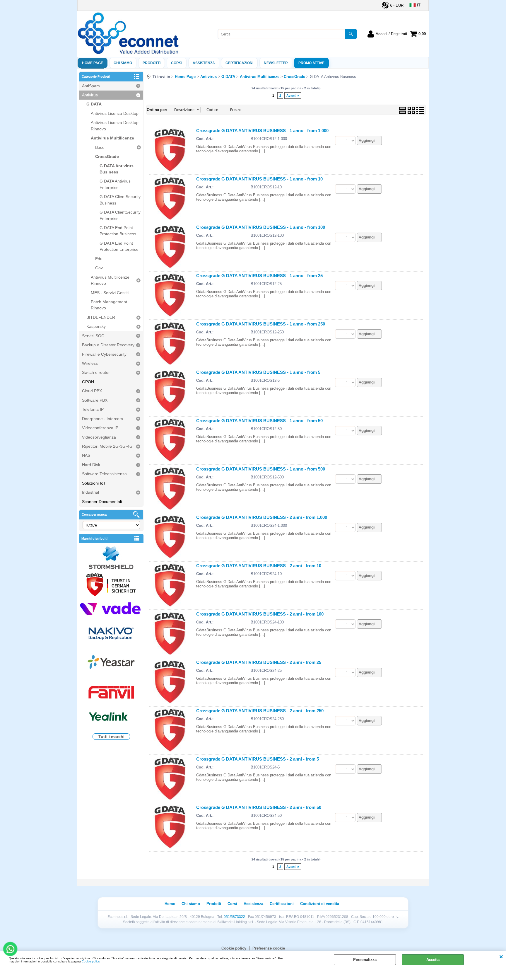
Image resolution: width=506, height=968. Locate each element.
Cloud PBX (92, 390)
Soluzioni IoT (94, 483)
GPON (88, 381)
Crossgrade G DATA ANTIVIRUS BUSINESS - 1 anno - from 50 (259, 420)
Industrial (90, 492)
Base (100, 147)
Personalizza (365, 959)
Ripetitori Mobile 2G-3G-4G (107, 446)
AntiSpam (91, 85)
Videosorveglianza (99, 437)
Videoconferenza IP (100, 427)
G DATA (94, 104)
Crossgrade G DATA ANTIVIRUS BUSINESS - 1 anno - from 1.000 (262, 130)
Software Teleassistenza (104, 473)
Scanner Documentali (102, 501)
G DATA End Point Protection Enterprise (119, 246)
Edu (98, 258)
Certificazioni (239, 63)
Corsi (176, 63)
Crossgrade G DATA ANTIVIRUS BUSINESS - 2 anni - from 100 (260, 613)
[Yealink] (111, 717)
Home (170, 903)
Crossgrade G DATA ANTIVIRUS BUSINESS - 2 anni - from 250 (260, 710)
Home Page (92, 63)
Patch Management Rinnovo (109, 304)
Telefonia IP (93, 409)
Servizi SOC (93, 335)
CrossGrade (107, 156)
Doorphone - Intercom (102, 418)
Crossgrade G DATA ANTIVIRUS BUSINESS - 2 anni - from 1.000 (261, 517)
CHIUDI (501, 957)
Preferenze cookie (268, 948)
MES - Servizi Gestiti (110, 292)
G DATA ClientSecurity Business (120, 199)
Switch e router (96, 372)
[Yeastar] (111, 663)
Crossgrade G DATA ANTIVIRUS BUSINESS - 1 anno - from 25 (259, 275)
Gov (99, 267)
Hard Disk (91, 464)
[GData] (111, 585)
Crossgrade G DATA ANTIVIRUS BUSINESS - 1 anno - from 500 (260, 468)
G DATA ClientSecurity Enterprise (120, 215)
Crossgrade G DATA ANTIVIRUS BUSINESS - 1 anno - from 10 (259, 178)
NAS (86, 455)
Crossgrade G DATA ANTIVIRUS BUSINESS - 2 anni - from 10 (258, 565)
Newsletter (276, 63)
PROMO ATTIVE (311, 63)
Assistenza (253, 903)
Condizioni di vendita (319, 903)
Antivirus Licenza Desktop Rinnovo (115, 125)
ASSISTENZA (204, 63)
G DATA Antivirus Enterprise (115, 184)
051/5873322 (234, 917)
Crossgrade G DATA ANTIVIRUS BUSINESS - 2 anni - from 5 (257, 758)
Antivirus (90, 95)
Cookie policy (90, 961)
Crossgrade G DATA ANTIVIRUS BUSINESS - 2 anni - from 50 (258, 807)
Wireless (90, 363)
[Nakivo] (111, 633)
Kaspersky (96, 326)
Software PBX (94, 400)
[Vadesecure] (111, 608)
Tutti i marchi (111, 736)
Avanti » (292, 95)
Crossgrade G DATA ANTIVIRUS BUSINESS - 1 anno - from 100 (260, 227)
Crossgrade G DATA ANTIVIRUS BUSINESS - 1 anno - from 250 (260, 323)
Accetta (433, 959)
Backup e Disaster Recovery (108, 344)
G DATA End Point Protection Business (118, 230)
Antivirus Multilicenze (112, 138)
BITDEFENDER (100, 317)
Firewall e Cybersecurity (104, 354)
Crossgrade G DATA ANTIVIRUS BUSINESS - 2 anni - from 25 (258, 662)
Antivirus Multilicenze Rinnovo (110, 280)
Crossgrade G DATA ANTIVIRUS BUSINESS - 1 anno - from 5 (258, 372)
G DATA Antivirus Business (117, 168)
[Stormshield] (111, 558)
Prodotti (151, 63)
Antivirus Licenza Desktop (115, 113)
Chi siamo (123, 63)
